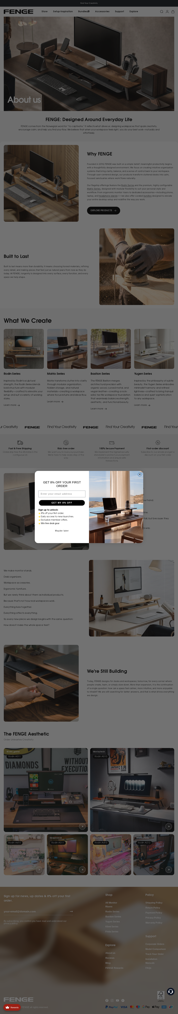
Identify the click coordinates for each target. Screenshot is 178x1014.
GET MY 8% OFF (61, 503)
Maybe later (62, 530)
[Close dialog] (140, 474)
